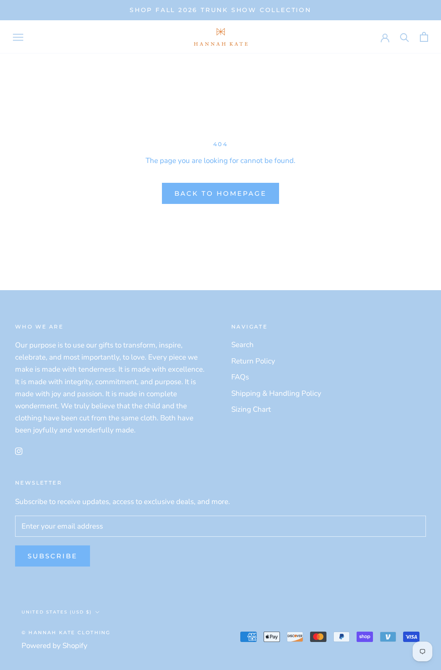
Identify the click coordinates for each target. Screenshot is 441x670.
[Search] (404, 36)
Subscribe (53, 556)
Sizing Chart (251, 409)
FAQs (240, 377)
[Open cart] (424, 37)
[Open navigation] (18, 37)
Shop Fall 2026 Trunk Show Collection (220, 10)
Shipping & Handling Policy (276, 393)
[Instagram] (18, 451)
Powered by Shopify (54, 646)
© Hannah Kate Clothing (66, 632)
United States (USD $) (57, 612)
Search (242, 345)
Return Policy (253, 361)
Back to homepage (220, 193)
